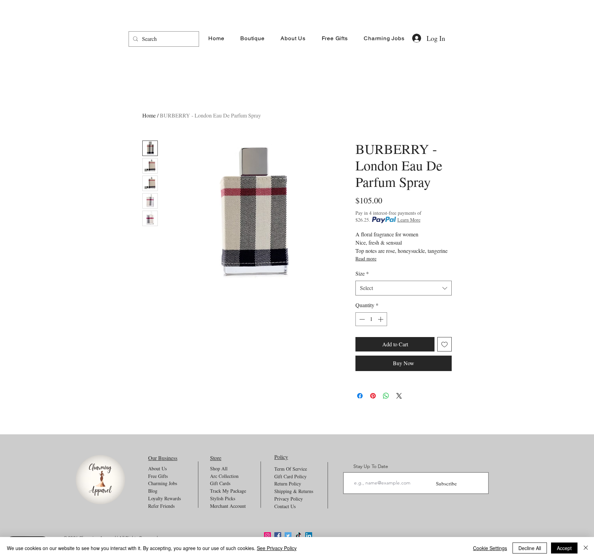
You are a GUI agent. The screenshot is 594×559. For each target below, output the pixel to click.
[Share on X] (399, 396)
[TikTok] (298, 535)
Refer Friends (161, 506)
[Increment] (381, 319)
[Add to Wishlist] (444, 344)
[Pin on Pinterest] (373, 396)
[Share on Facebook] (360, 396)
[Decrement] (361, 319)
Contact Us (287, 506)
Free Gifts (158, 476)
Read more (365, 258)
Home (149, 115)
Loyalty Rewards (165, 498)
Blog (152, 491)
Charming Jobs (162, 483)
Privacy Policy (288, 498)
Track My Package (228, 491)
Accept (564, 548)
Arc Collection (224, 476)
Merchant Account (228, 506)
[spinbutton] (371, 319)
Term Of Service (290, 469)
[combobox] (403, 288)
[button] (454, 69)
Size (362, 273)
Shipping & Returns (293, 491)
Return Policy (287, 483)
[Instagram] (267, 535)
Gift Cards (220, 483)
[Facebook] (277, 535)
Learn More (408, 219)
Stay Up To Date (370, 466)
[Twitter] (288, 535)
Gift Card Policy (290, 476)
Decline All (529, 548)
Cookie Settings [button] (490, 548)
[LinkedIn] (308, 535)
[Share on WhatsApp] (386, 396)
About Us (157, 468)
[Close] (586, 548)
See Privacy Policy (277, 548)
